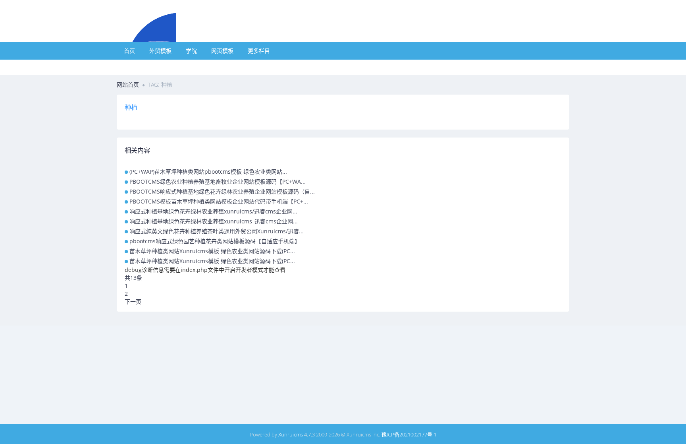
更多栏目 (259, 50)
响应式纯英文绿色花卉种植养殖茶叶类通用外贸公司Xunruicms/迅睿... (216, 231)
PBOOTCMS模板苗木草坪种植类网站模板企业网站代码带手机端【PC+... (218, 201)
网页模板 (222, 50)
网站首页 (128, 84)
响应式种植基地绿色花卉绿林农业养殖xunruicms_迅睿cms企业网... (213, 221)
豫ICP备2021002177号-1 (409, 434)
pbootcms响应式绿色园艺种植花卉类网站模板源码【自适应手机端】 (214, 241)
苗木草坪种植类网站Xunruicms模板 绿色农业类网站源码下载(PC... (212, 251)
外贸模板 (160, 50)
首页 (129, 50)
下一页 (133, 301)
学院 (191, 50)
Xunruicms (290, 434)
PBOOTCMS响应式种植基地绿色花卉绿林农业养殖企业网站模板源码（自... (222, 191)
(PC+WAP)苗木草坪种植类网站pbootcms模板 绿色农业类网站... (208, 171)
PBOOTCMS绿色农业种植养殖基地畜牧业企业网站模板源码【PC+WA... (217, 181)
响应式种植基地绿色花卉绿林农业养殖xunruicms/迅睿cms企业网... (213, 211)
